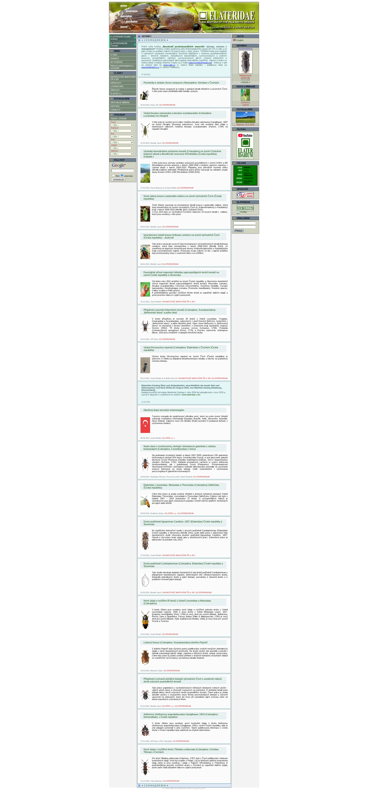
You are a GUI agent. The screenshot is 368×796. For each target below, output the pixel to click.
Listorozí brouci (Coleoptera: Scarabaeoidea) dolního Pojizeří (175, 642)
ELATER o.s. (116, 94)
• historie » (245, 82)
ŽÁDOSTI (115, 90)
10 (162, 40)
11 (164, 40)
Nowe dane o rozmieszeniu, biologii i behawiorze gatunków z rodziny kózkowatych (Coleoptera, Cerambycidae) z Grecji (180, 447)
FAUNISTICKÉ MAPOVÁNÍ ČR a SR (123, 78)
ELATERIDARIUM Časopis (118, 44)
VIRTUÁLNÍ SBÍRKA (119, 102)
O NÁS (113, 55)
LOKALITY (115, 110)
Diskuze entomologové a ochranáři (121, 67)
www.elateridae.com (191, 394)
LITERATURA (116, 86)
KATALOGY (115, 83)
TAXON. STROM (118, 118)
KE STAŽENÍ (116, 62)
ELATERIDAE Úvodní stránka (120, 37)
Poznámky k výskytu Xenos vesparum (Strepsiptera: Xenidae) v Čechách (181, 82)
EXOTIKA (114, 106)
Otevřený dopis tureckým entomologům (164, 410)
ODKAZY (114, 58)
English (239, 40)
